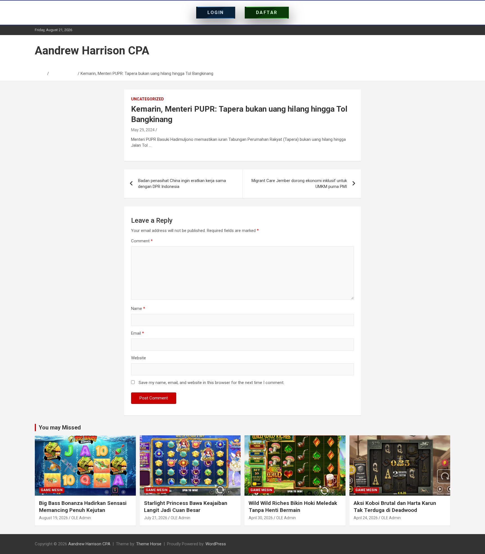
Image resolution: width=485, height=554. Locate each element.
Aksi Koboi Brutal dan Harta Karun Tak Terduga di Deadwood (395, 506)
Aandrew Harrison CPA (92, 50)
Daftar (267, 12)
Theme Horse (148, 543)
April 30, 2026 (261, 518)
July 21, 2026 (155, 518)
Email (137, 333)
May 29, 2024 (143, 130)
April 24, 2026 (366, 518)
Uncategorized (147, 99)
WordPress (215, 543)
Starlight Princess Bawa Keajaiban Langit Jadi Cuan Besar (185, 506)
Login (215, 12)
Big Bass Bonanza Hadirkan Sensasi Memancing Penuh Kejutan (83, 506)
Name (138, 308)
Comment (142, 240)
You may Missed (60, 427)
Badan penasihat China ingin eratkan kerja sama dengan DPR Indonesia (182, 183)
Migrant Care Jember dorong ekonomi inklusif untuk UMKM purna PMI (299, 183)
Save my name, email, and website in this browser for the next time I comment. (211, 382)
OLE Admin (81, 518)
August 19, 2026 (53, 518)
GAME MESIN (52, 490)
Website (138, 357)
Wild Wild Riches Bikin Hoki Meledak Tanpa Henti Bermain (293, 506)
